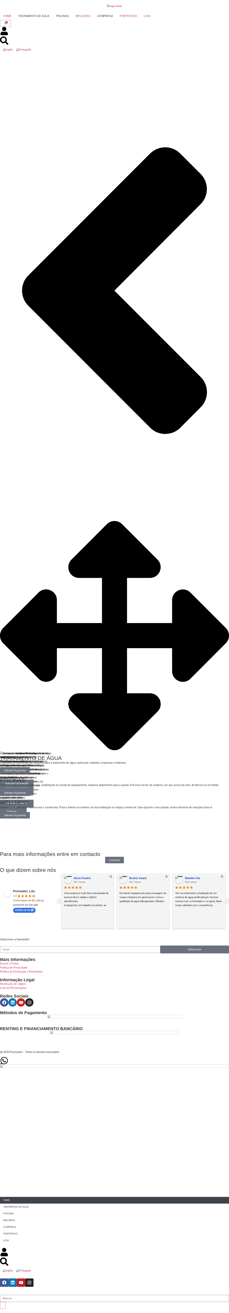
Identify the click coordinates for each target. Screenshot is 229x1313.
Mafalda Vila (192, 878)
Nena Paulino (82, 878)
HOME (7, 16)
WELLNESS (83, 16)
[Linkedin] (12, 1002)
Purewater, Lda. (24, 891)
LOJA (147, 16)
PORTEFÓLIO (128, 16)
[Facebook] (4, 1002)
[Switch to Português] (24, 49)
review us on (22, 909)
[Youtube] (21, 1002)
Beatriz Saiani (138, 878)
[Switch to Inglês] (8, 49)
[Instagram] (29, 1002)
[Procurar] (3, 1305)
